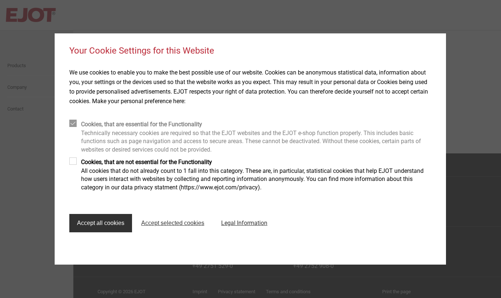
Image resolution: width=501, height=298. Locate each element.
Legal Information (244, 222)
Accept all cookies (100, 223)
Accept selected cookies (172, 223)
